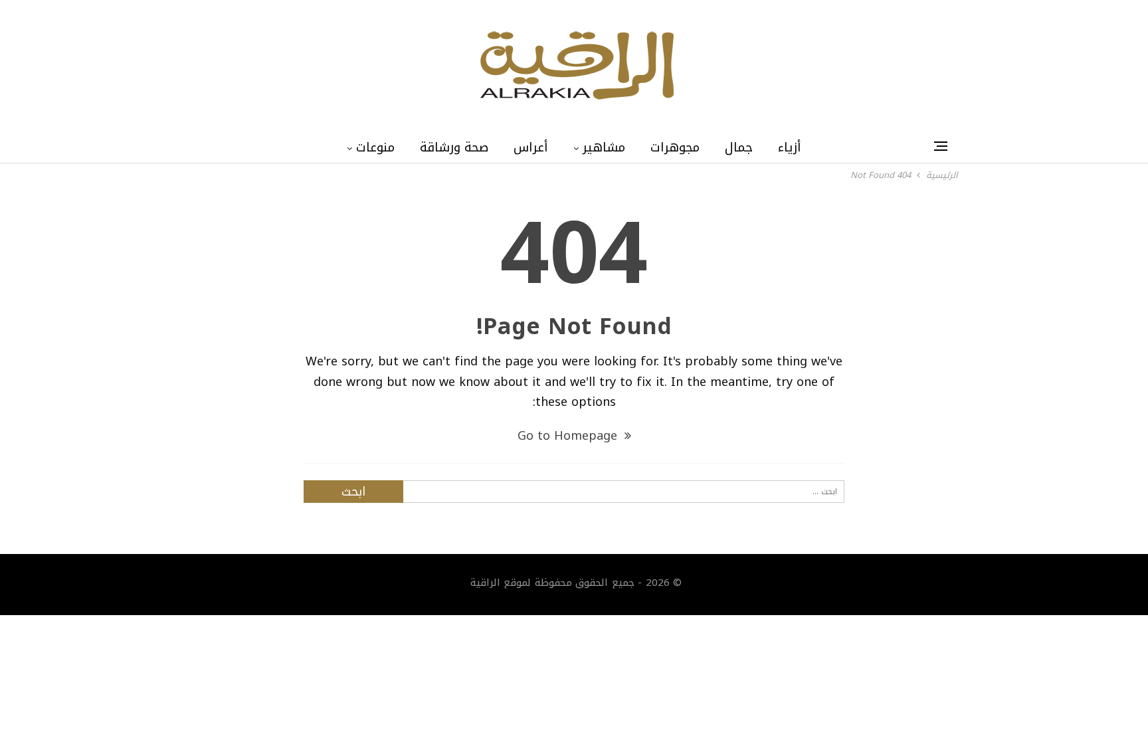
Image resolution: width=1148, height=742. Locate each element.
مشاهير (604, 147)
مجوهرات (675, 147)
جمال (739, 147)
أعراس (531, 147)
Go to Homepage (569, 435)
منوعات (375, 147)
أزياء (789, 147)
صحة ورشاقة (454, 147)
